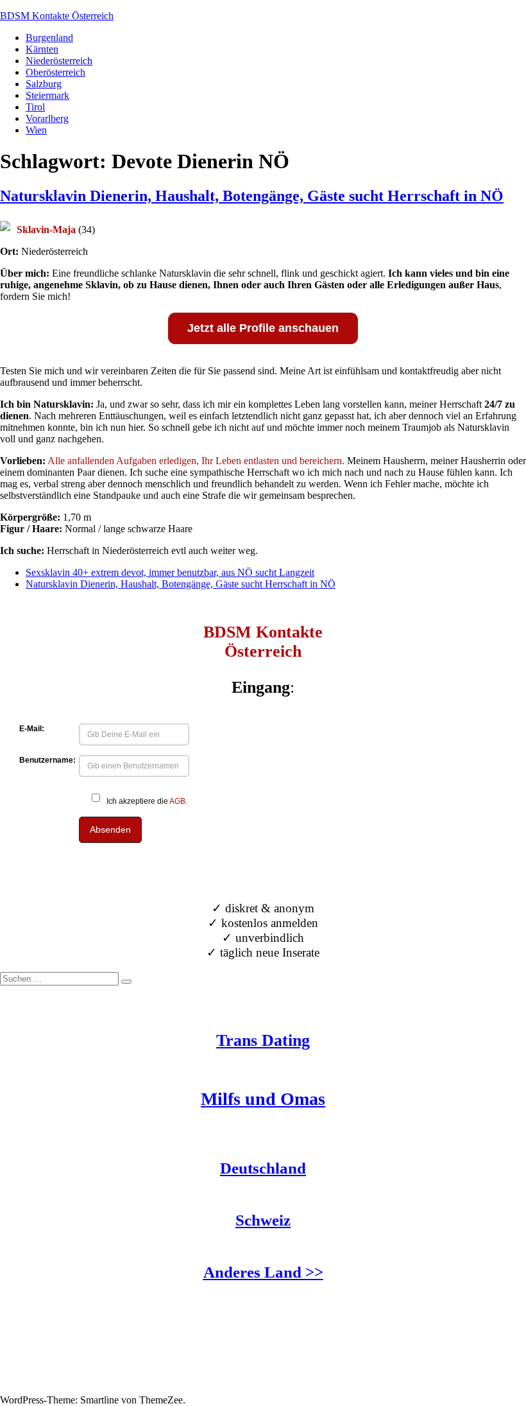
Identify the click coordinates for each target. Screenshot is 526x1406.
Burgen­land (49, 37)
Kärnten (42, 49)
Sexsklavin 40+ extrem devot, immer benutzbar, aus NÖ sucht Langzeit (170, 572)
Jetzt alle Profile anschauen (263, 328)
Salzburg (44, 83)
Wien (36, 130)
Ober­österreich (55, 72)
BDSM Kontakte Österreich (57, 15)
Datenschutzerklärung (44, 1388)
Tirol (35, 106)
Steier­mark (47, 95)
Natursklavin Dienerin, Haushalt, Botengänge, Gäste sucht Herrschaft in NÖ (252, 195)
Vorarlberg (47, 118)
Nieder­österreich (59, 60)
